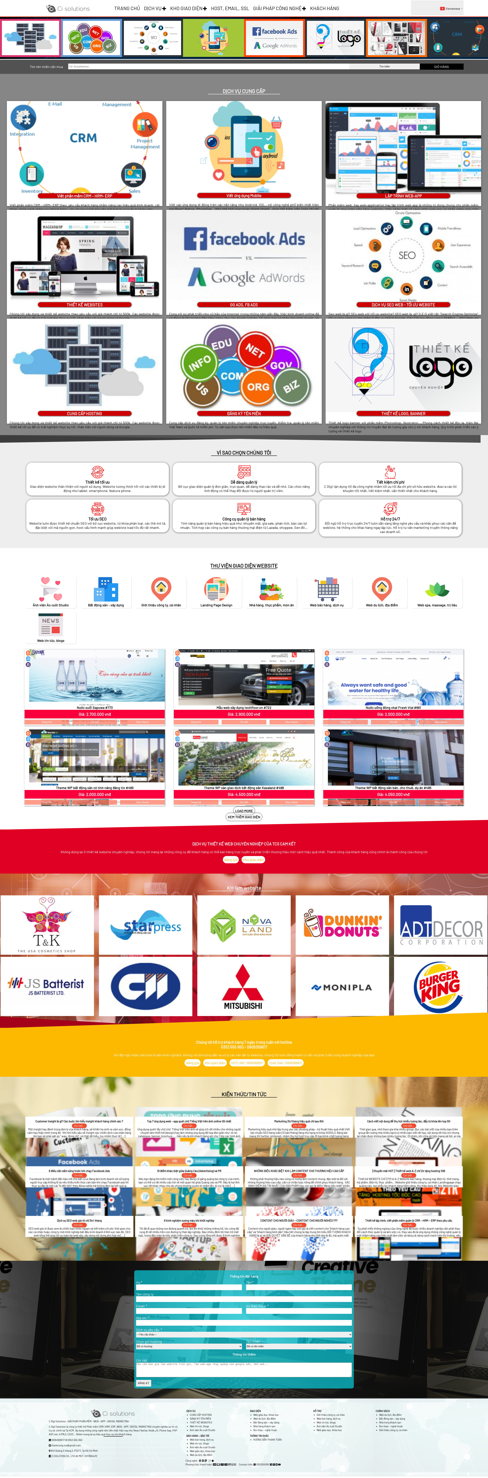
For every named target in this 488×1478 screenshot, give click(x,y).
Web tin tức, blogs (199, 1426)
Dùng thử (47, 722)
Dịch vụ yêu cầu (148, 1330)
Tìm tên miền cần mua (46, 67)
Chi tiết (95, 722)
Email (141, 1306)
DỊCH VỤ (153, 8)
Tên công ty (144, 1294)
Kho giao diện (253, 860)
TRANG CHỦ (127, 8)
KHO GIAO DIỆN (186, 8)
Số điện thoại (257, 1306)
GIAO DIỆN (255, 1411)
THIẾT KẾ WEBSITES (201, 1422)
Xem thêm (85, 438)
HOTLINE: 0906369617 (247, 1063)
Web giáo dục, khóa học (266, 1414)
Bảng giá (230, 860)
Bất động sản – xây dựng (266, 1422)
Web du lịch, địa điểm (264, 1418)
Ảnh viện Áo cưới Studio (202, 1430)
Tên (249, 1282)
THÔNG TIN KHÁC (259, 1435)
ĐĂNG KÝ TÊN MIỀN (200, 1418)
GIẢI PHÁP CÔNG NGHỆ (277, 8)
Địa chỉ (142, 1318)
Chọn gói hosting (149, 1341)
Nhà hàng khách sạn (264, 1426)
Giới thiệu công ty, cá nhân (331, 1414)
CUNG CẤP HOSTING (201, 1414)
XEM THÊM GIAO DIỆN (244, 817)
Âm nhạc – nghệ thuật (265, 1430)
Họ (139, 1282)
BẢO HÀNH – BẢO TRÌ (197, 1435)
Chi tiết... (79, 1125)
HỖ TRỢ (317, 1411)
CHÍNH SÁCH (383, 1411)
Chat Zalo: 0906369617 (285, 1063)
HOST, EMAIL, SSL (230, 8)
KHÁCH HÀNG (324, 8)
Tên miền (253, 1341)
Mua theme (142, 722)
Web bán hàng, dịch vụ (328, 1418)
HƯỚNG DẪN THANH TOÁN (267, 1439)
